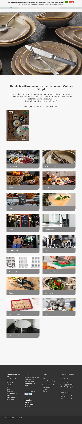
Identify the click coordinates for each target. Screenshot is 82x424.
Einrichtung (9, 391)
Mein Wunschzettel (66, 399)
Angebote (27, 406)
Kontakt (44, 389)
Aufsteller (9, 385)
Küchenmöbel (10, 399)
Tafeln (8, 389)
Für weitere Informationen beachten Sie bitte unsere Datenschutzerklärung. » (41, 4)
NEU (7, 377)
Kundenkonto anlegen (66, 395)
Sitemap (44, 391)
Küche (8, 395)
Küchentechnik (10, 397)
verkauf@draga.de (68, 387)
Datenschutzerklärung (48, 381)
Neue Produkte (28, 404)
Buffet (8, 381)
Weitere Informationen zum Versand (29, 383)
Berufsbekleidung (11, 393)
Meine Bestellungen (66, 397)
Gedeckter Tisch (11, 379)
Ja (66, 2)
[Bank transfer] (26, 394)
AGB (43, 379)
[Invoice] (30, 394)
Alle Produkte (28, 402)
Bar (7, 387)
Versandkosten (74, 417)
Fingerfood (9, 383)
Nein (71, 2)
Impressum (45, 377)
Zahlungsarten (46, 383)
